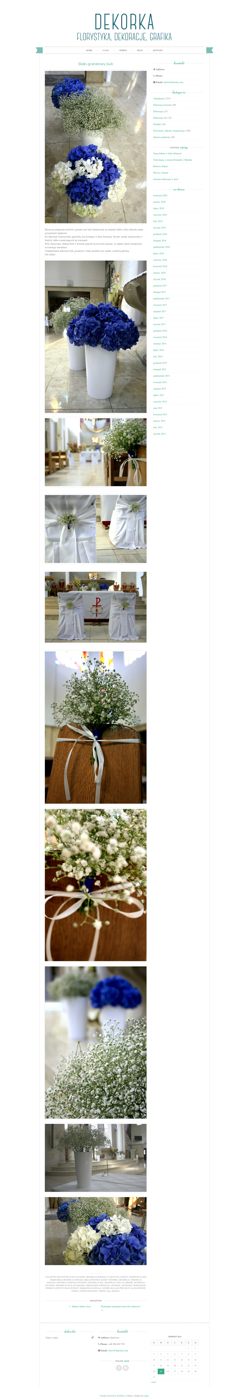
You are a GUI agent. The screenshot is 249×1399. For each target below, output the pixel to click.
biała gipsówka (92, 1280)
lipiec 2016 (158, 350)
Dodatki (157, 124)
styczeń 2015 (159, 433)
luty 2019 (157, 221)
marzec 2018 (159, 272)
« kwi (153, 1382)
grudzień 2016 (160, 330)
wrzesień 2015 (160, 382)
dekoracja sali (95, 1283)
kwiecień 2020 (160, 195)
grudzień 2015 (160, 362)
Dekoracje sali (160, 117)
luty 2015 (157, 427)
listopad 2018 (159, 240)
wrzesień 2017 (160, 304)
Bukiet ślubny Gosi (80, 1306)
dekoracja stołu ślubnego (119, 1283)
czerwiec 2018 (160, 259)
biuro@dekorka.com (173, 82)
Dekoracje (158, 111)
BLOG (140, 50)
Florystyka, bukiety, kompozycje (124, 1277)
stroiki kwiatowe (88, 1291)
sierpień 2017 (159, 311)
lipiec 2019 (158, 208)
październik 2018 (161, 247)
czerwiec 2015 (160, 401)
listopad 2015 (159, 369)
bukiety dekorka (109, 1280)
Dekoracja (124, 1280)
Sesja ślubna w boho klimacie (167, 153)
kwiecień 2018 (160, 266)
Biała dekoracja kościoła (70, 1280)
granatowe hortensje (98, 1285)
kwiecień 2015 (160, 414)
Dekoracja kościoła (96, 1277)
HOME (89, 50)
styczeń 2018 (159, 279)
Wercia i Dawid (160, 172)
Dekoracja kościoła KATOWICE (72, 1283)
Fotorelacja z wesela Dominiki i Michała (172, 159)
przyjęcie (124, 1288)
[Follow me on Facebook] (119, 1368)
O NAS (105, 50)
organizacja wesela (90, 1288)
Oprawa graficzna (161, 137)
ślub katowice (138, 1288)
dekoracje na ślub (66, 1285)
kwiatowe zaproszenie (133, 1285)
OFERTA (123, 50)
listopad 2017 (159, 292)
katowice (115, 1285)
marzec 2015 (159, 420)
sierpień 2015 (159, 388)
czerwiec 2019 (160, 214)
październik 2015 (161, 375)
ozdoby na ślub (110, 1288)
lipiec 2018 (158, 253)
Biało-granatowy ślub (95, 64)
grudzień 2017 (160, 285)
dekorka (81, 1285)
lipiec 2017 (158, 317)
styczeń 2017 (159, 324)
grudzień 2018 (160, 234)
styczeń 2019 (159, 227)
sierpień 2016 (159, 343)
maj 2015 (157, 408)
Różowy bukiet (160, 166)
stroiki (74, 1291)
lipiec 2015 (158, 395)
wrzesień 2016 (160, 337)
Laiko (146, 1395)
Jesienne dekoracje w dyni (165, 179)
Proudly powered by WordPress (113, 1395)
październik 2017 (161, 298)
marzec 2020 (159, 201)
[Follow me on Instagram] (126, 1368)
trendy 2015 (105, 1291)
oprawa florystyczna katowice (62, 1288)
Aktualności (78, 1277)
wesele (116, 1291)
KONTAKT (158, 50)
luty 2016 (157, 356)
